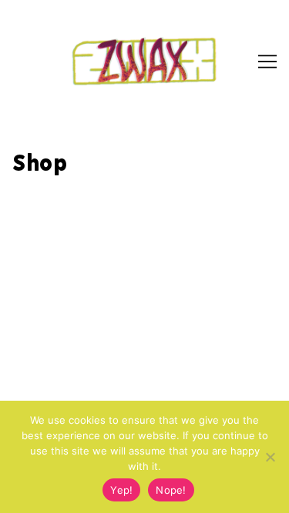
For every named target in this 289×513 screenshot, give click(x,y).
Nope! (171, 490)
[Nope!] (269, 457)
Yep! (121, 490)
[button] (32, 49)
